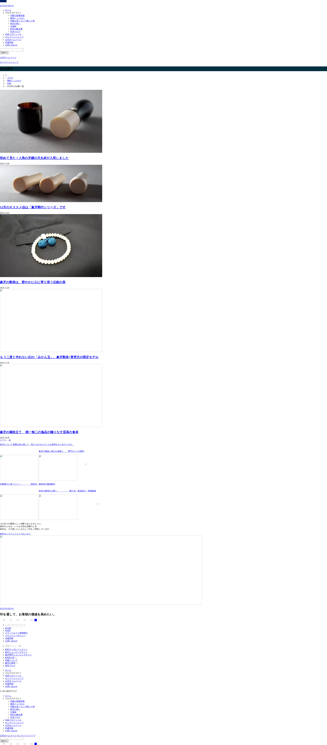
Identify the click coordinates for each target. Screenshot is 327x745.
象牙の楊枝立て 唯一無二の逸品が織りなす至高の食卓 (39, 432)
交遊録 (13, 26)
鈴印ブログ (10, 666)
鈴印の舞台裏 (16, 29)
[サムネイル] (51, 152)
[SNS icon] (2, 620)
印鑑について (11, 660)
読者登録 (9, 42)
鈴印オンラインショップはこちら (15, 534)
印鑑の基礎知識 (17, 15)
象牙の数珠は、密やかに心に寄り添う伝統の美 (33, 282)
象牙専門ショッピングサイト (18, 655)
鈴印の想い (15, 23)
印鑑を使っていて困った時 (22, 21)
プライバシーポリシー (15, 636)
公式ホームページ (13, 40)
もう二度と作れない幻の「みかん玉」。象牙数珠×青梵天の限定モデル (49, 357)
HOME (8, 628)
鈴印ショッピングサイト (16, 652)
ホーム (8, 10)
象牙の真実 (10, 663)
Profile (7, 630)
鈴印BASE (10, 657)
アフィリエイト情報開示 (16, 633)
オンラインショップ (14, 37)
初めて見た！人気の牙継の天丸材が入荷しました (34, 158)
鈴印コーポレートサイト (16, 649)
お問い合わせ (11, 45)
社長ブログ (15, 32)
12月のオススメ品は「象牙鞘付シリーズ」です (33, 207)
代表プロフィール (13, 34)
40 (10, 440)
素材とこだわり (17, 18)
